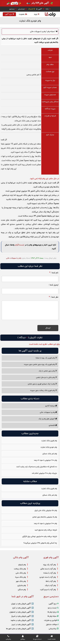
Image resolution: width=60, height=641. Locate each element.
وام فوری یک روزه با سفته (45, 358)
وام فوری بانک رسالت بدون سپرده (42, 390)
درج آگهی (8, 14)
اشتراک (30, 9)
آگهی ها (39, 9)
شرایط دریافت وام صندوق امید (46, 530)
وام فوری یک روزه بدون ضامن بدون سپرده (39, 364)
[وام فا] (50, 14)
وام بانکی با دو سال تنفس (45, 377)
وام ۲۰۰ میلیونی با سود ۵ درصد (45, 460)
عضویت (22, 14)
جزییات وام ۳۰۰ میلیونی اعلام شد (44, 473)
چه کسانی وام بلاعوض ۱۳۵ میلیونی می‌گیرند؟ (40, 543)
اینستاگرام (19, 244)
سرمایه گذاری (50, 406)
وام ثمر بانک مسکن (49, 454)
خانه (47, 9)
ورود (35, 14)
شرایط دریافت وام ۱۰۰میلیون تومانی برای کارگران (39, 536)
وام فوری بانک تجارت (49, 441)
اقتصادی (52, 425)
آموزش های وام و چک (47, 419)
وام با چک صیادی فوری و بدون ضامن (41, 384)
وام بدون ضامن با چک (47, 371)
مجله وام (50, 31)
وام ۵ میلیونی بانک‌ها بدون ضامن (44, 517)
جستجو (12, 9)
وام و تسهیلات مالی (38, 31)
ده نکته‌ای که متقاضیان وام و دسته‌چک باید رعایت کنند (36, 467)
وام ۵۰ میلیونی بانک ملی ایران (45, 510)
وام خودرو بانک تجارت (49, 447)
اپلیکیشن (21, 9)
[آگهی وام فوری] (30, 3)
